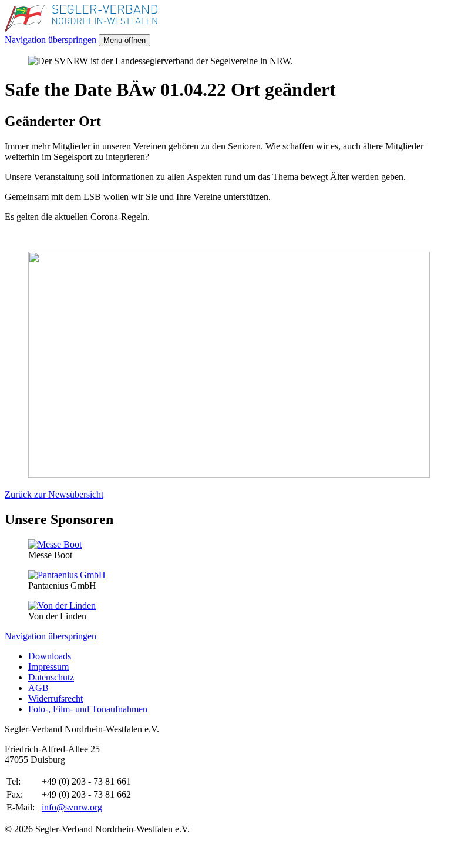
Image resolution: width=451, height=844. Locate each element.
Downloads (49, 656)
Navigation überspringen (50, 40)
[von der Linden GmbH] (62, 606)
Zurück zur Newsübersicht (54, 494)
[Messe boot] (55, 544)
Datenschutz (51, 677)
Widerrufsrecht (55, 698)
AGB (38, 688)
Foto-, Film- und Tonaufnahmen (87, 709)
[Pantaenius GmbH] (67, 575)
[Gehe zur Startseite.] (81, 29)
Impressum (48, 667)
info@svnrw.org (72, 807)
